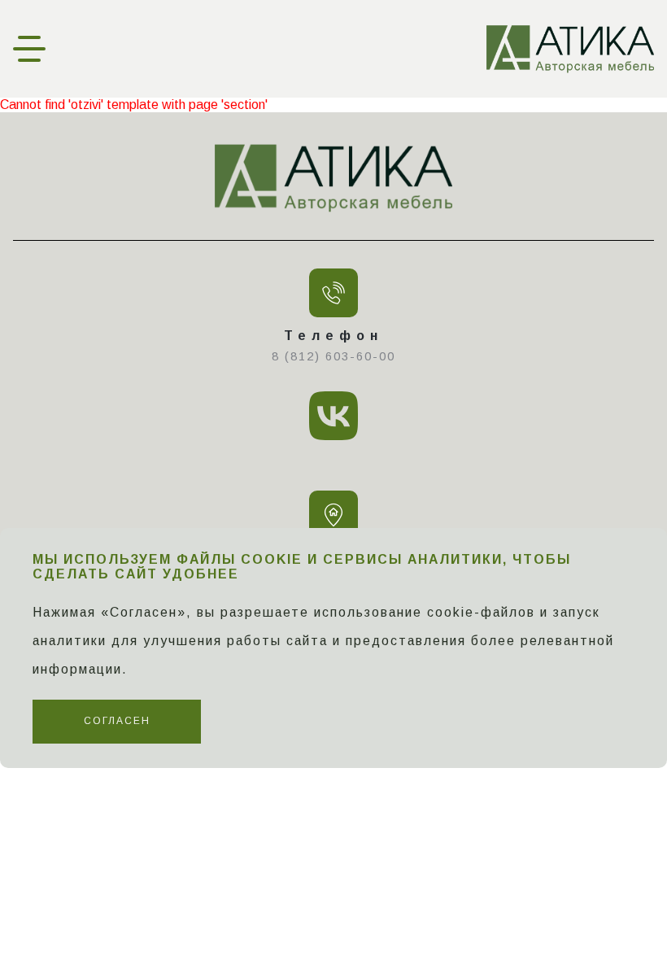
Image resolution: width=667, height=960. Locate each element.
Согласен (117, 721)
